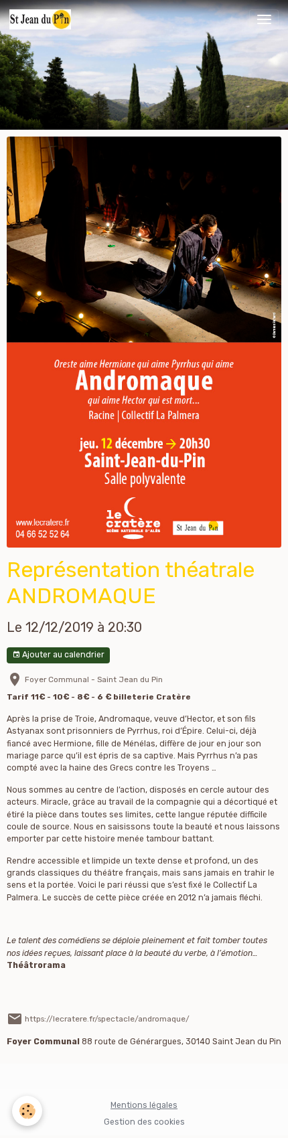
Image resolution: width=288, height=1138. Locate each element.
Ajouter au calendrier (62, 654)
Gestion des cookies (144, 1122)
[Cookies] (27, 1111)
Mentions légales (144, 1105)
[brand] (42, 19)
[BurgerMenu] (264, 19)
